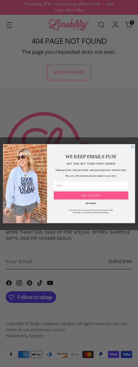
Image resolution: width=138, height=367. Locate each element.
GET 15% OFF (91, 195)
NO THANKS (91, 203)
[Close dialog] (132, 146)
